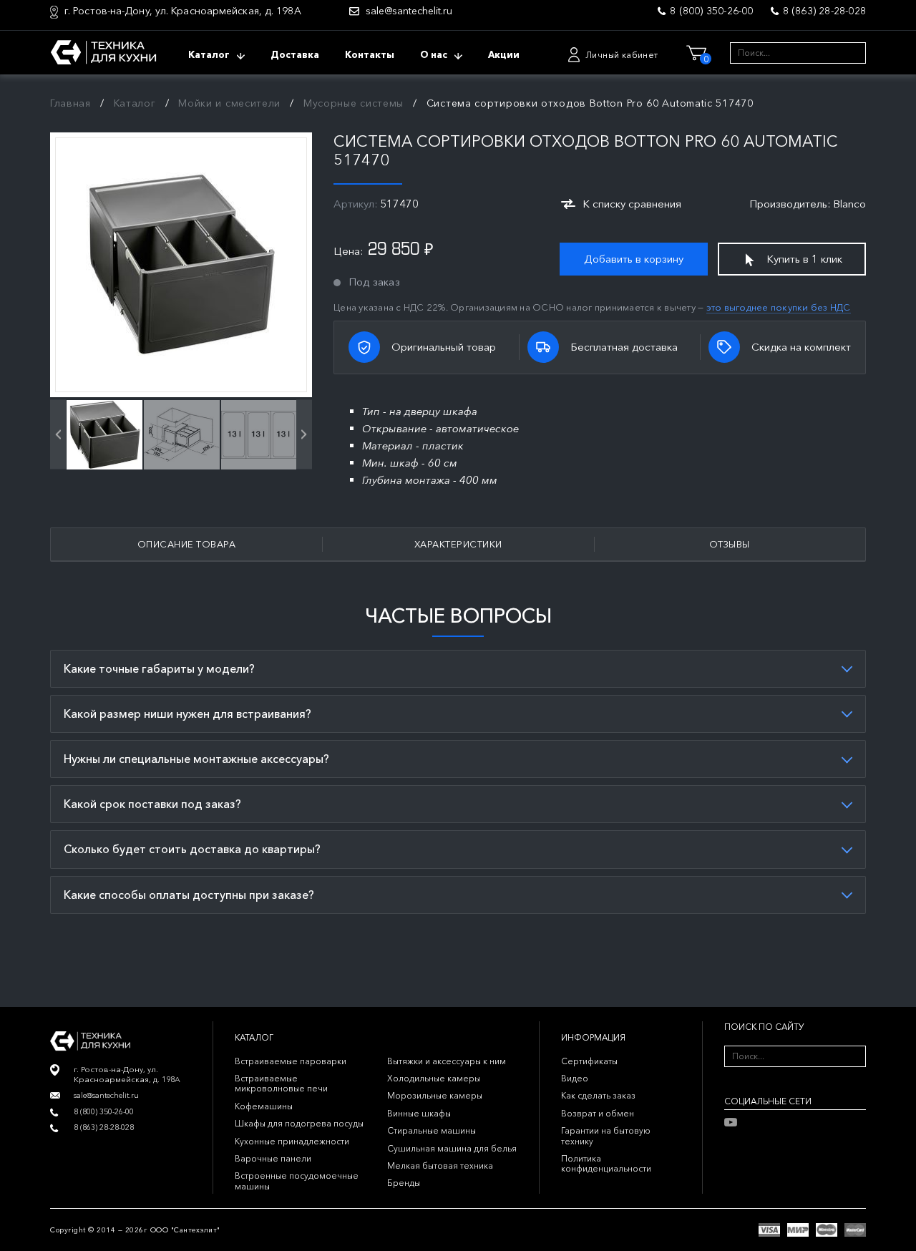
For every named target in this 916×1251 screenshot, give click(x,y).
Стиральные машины (431, 1130)
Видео (574, 1078)
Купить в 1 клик (804, 259)
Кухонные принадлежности (292, 1141)
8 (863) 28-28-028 (824, 10)
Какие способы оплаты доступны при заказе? (189, 894)
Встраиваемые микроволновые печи (281, 1083)
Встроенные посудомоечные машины (297, 1180)
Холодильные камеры (433, 1078)
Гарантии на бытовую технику (606, 1135)
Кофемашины (264, 1106)
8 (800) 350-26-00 (711, 10)
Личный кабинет (621, 54)
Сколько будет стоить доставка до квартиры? (192, 849)
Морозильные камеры (434, 1095)
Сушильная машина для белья (452, 1148)
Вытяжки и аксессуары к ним (446, 1061)
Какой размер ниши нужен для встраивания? (187, 713)
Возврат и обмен (597, 1113)
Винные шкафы (419, 1113)
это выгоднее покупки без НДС (778, 307)
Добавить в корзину (633, 259)
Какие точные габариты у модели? (159, 668)
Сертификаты (589, 1061)
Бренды (403, 1182)
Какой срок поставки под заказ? (152, 804)
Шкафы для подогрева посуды (299, 1123)
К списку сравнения (632, 203)
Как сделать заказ (598, 1095)
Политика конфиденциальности (606, 1163)
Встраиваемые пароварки (290, 1061)
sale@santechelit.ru (409, 11)
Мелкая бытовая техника (440, 1165)
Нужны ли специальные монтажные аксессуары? (196, 758)
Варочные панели (273, 1158)
